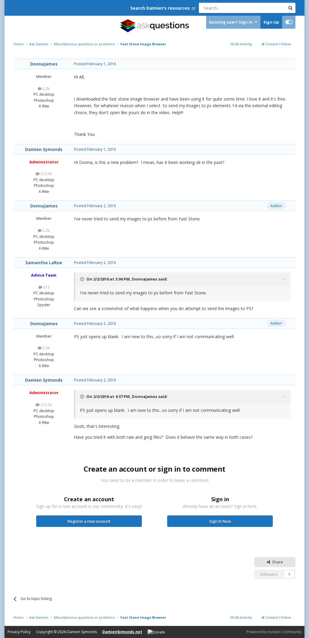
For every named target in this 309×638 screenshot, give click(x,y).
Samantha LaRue (43, 262)
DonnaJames (44, 64)
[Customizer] (288, 22)
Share (276, 562)
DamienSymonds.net (122, 631)
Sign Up (271, 22)
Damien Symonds (43, 149)
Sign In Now (220, 521)
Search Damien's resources (160, 8)
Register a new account (89, 521)
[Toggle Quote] (82, 279)
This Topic (268, 7)
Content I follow (277, 44)
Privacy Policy (19, 631)
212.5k (46, 173)
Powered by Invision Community (274, 631)
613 (45, 287)
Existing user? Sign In (231, 22)
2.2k (46, 88)
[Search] (290, 8)
